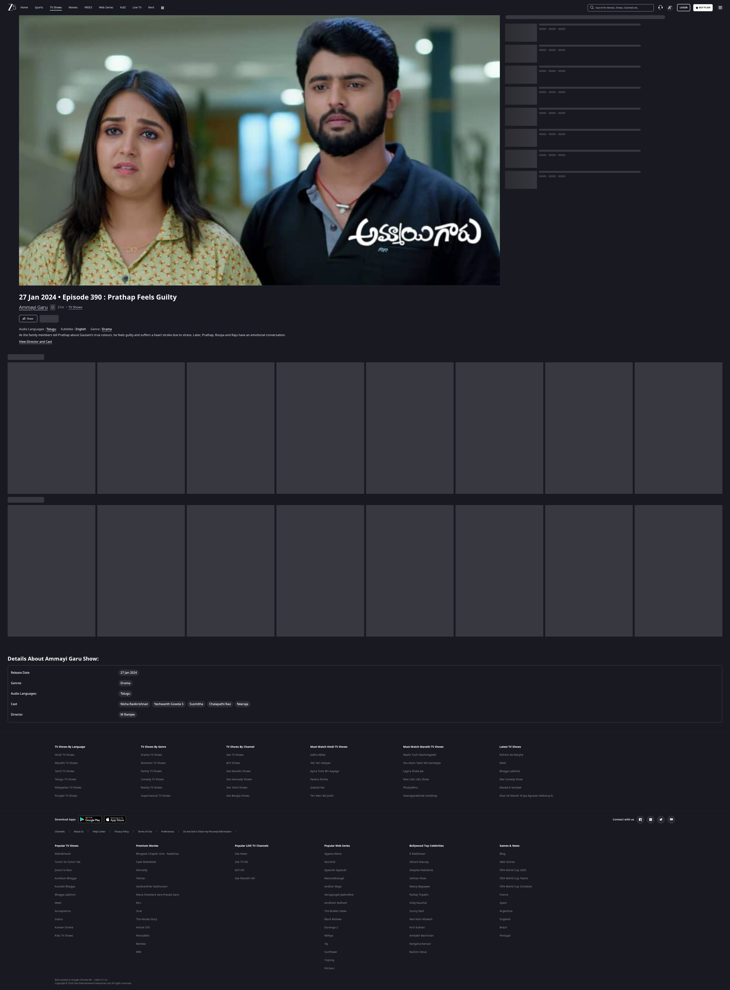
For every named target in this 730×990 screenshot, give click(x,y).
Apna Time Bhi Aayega (324, 771)
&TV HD (239, 870)
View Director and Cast (35, 342)
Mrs (138, 903)
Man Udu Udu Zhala (416, 779)
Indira (59, 919)
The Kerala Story (146, 919)
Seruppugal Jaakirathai (339, 895)
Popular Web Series (337, 846)
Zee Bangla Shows (238, 796)
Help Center (99, 831)
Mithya (328, 936)
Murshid (329, 862)
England (505, 919)
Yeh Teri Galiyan (320, 763)
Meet (502, 763)
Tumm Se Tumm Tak (67, 862)
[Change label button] (669, 8)
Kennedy (141, 870)
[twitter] (661, 820)
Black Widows (333, 919)
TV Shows (56, 7)
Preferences (167, 831)
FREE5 (88, 7)
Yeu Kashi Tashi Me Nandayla (422, 763)
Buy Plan (704, 7)
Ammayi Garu (33, 307)
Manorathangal (334, 878)
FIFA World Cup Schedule (516, 887)
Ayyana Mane (332, 854)
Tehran (140, 878)
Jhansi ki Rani (63, 870)
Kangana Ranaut (420, 944)
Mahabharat (63, 854)
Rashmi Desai (418, 952)
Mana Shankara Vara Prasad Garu (157, 895)
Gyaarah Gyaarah (335, 870)
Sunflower (330, 952)
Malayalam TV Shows (68, 788)
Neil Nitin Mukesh (420, 919)
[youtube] (671, 820)
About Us (79, 831)
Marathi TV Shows (66, 763)
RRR (138, 952)
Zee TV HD (241, 862)
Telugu (51, 329)
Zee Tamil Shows (236, 788)
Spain (503, 903)
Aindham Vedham (335, 903)
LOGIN (684, 7)
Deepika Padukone (421, 870)
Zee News (241, 854)
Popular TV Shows (66, 846)
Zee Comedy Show (511, 779)
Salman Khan (417, 878)
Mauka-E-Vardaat (510, 788)
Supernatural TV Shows (156, 796)
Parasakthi (142, 936)
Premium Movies (147, 846)
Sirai (139, 911)
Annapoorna (63, 911)
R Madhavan (417, 854)
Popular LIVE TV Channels (251, 846)
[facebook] (640, 820)
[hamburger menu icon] (720, 8)
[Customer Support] (660, 7)
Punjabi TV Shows (66, 796)
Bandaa (141, 944)
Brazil (503, 927)
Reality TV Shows (151, 788)
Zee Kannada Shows (239, 779)
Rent (151, 7)
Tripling (329, 960)
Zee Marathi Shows (238, 771)
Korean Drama (64, 927)
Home (24, 7)
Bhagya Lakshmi (509, 771)
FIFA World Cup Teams (514, 878)
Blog (502, 854)
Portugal (505, 936)
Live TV (137, 7)
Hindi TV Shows (64, 755)
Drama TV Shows (151, 755)
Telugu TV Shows (65, 779)
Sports (39, 7)
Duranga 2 (331, 927)
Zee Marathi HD (245, 878)
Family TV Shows (151, 771)
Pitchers (329, 968)
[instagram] (651, 820)
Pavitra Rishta (319, 779)
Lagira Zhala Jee (413, 771)
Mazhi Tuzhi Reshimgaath (419, 755)
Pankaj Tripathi (418, 895)
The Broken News (335, 911)
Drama (107, 329)
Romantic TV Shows (153, 763)
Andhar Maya (332, 887)
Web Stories (507, 862)
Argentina (506, 911)
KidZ (123, 7)
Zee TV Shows (235, 755)
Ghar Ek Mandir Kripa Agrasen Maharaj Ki (526, 796)
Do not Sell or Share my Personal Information (207, 831)
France (504, 895)
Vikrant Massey (419, 862)
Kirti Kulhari (417, 927)
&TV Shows (233, 763)
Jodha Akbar (318, 755)
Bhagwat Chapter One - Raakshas (157, 854)
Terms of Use (145, 831)
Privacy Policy (122, 831)
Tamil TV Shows (64, 771)
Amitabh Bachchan (421, 936)
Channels (60, 831)
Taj (326, 944)
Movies (73, 7)
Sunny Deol (416, 911)
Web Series (106, 7)
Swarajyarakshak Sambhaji (420, 796)
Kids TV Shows (64, 936)
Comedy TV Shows (152, 779)
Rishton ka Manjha (511, 755)
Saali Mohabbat (146, 862)
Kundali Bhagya (65, 887)
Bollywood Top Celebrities (426, 846)
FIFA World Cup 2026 (513, 870)
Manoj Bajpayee (419, 887)
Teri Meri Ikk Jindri (322, 796)
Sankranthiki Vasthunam (151, 887)
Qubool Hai (317, 788)
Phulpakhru (410, 788)
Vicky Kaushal (418, 903)
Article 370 (143, 927)
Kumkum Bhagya (66, 878)
